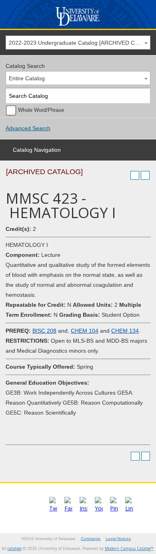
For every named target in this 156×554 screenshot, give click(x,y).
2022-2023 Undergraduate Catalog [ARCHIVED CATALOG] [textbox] (79, 43)
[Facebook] (68, 508)
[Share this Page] (124, 175)
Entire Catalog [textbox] (27, 78)
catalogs (15, 548)
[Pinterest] (114, 508)
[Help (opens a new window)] (145, 175)
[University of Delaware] (78, 26)
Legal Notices (118, 538)
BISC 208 (44, 331)
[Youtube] (99, 508)
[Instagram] (84, 508)
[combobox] (78, 43)
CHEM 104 (84, 331)
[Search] (143, 95)
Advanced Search (28, 128)
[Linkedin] (129, 508)
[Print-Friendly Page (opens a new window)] (134, 175)
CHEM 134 (125, 331)
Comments (90, 538)
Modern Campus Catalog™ (129, 548)
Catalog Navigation (37, 150)
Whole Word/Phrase (41, 110)
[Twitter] (53, 508)
